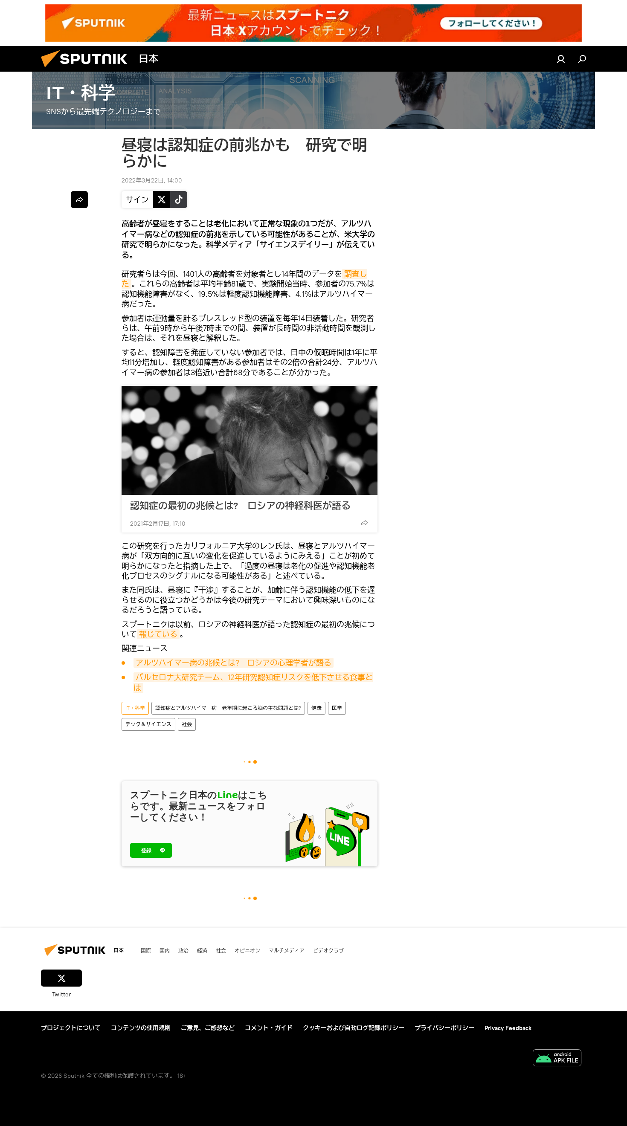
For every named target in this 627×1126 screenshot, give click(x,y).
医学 (337, 708)
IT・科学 (135, 708)
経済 (202, 950)
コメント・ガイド (269, 1028)
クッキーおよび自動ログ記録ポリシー (353, 1028)
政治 (183, 950)
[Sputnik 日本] (87, 69)
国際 (146, 950)
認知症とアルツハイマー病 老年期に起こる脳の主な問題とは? (228, 708)
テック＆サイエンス (148, 724)
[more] (364, 522)
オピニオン (247, 950)
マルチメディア (287, 950)
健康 (316, 708)
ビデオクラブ (328, 950)
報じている (158, 634)
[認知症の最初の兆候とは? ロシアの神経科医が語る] (249, 440)
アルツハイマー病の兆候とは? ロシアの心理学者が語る (233, 663)
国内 (165, 950)
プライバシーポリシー (444, 1028)
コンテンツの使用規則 (141, 1028)
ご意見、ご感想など (208, 1028)
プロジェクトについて (71, 1028)
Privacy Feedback (508, 1028)
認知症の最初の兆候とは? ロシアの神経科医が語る (240, 505)
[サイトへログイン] (560, 58)
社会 (187, 724)
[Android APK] (557, 1058)
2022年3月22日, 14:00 (152, 180)
